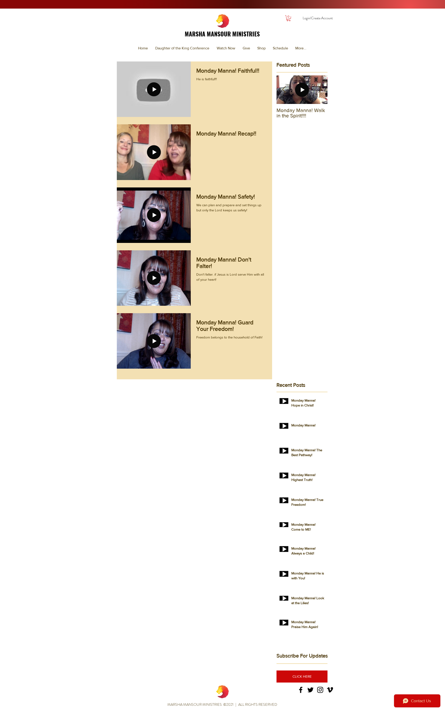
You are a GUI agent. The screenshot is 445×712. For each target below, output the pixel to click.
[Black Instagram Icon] (320, 690)
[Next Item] (320, 89)
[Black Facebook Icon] (301, 690)
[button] (288, 18)
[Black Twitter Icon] (310, 690)
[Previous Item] (284, 89)
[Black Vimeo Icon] (330, 690)
